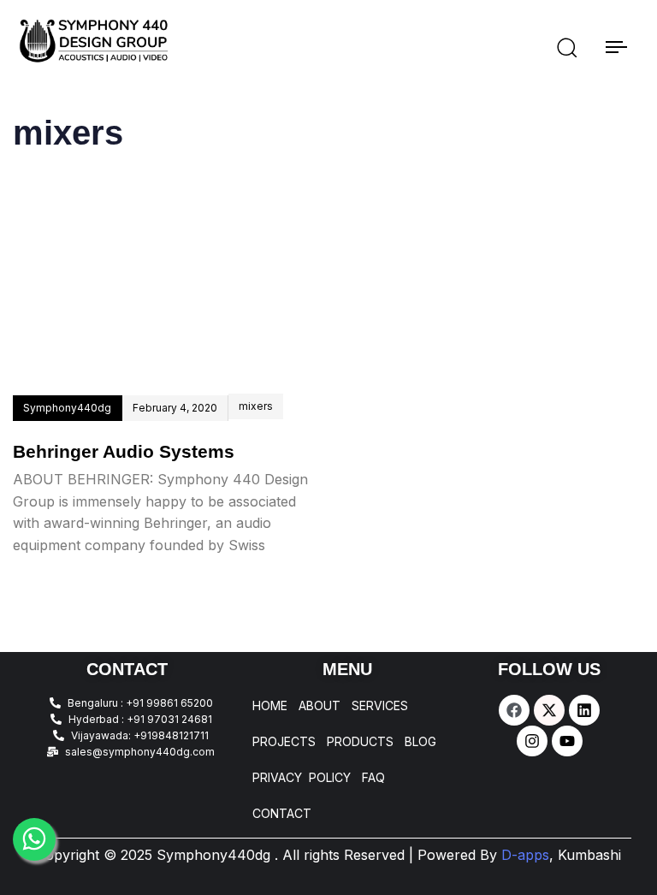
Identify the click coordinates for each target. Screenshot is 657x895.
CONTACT (281, 814)
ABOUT (319, 706)
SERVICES (380, 706)
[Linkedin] (584, 710)
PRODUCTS (360, 742)
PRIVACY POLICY (301, 778)
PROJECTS (284, 742)
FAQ (373, 778)
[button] (566, 47)
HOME (269, 706)
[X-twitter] (549, 710)
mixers (256, 406)
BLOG (420, 742)
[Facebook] (514, 710)
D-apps (561, 854)
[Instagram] (532, 741)
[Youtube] (567, 741)
